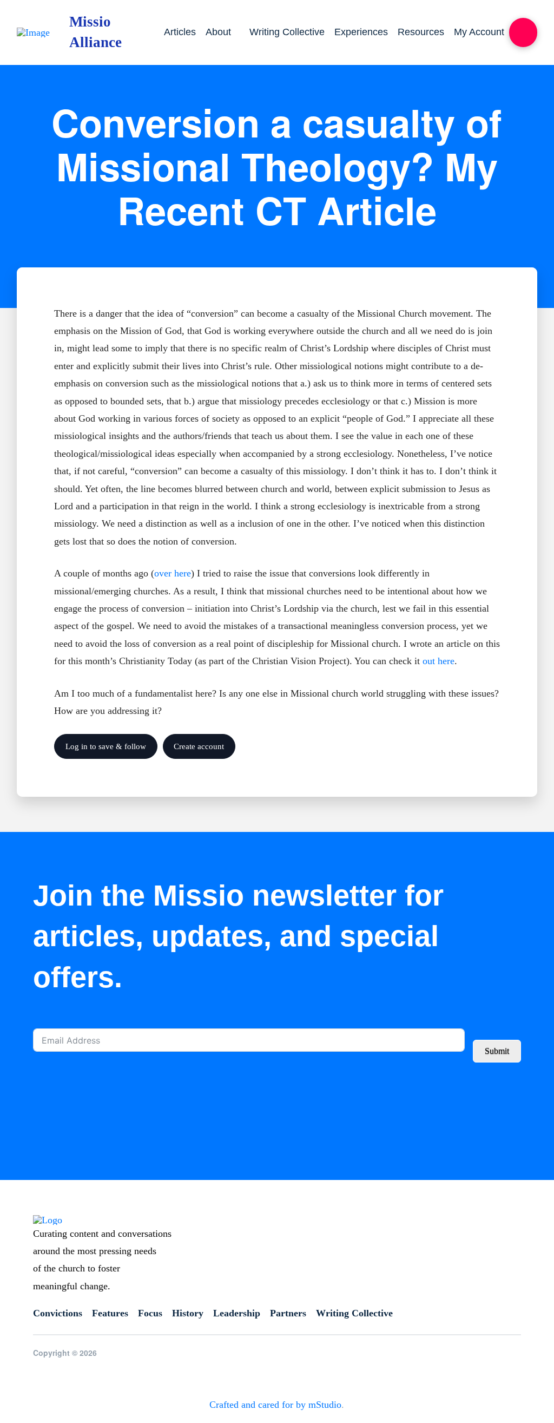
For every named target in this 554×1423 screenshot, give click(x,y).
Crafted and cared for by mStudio (275, 1404)
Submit (497, 1050)
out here (438, 660)
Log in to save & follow (105, 746)
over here (172, 573)
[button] (523, 32)
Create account (199, 746)
